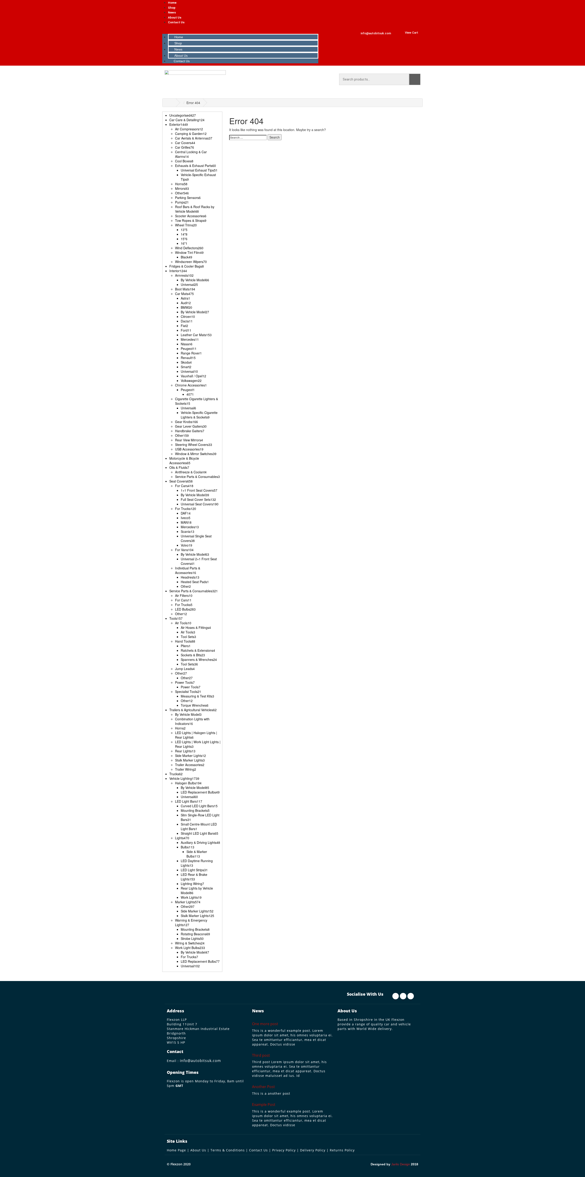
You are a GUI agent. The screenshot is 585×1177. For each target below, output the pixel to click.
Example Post (263, 1104)
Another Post (263, 1086)
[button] (240, 29)
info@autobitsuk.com (200, 1060)
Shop (172, 7)
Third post (261, 1055)
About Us (174, 17)
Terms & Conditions (227, 1150)
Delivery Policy (312, 1150)
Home (172, 2)
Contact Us (176, 22)
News (172, 12)
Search (414, 79)
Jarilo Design (400, 1164)
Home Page (176, 1150)
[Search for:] (248, 137)
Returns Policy (342, 1150)
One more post (265, 1023)
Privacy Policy (284, 1150)
